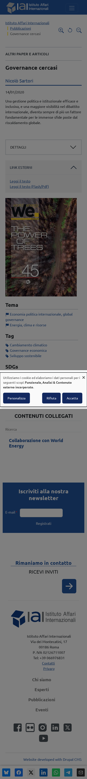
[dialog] (43, 389)
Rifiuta (51, 398)
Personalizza (16, 398)
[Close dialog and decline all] (83, 375)
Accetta (72, 398)
